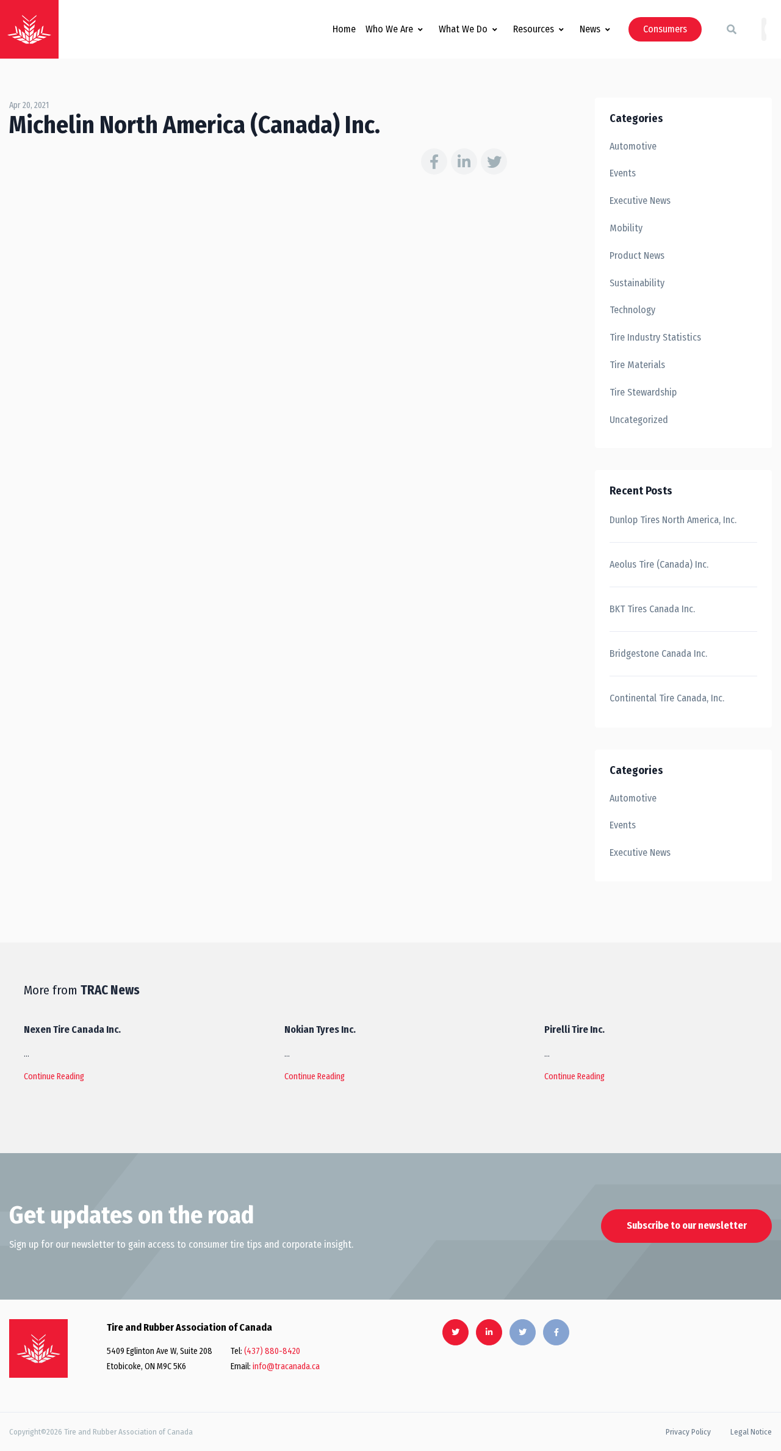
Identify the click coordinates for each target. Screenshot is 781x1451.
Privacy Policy (688, 1431)
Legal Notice (751, 1431)
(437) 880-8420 (272, 1351)
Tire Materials (637, 365)
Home (344, 29)
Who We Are (389, 29)
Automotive (633, 146)
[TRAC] (29, 29)
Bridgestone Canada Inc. (658, 653)
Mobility (626, 228)
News (590, 29)
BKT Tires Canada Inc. (652, 609)
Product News (637, 255)
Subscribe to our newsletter (687, 1225)
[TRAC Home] (38, 1348)
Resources (533, 29)
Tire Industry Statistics (655, 337)
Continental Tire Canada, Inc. (667, 698)
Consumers (665, 29)
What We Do (463, 29)
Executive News (640, 200)
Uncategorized (639, 419)
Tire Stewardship (643, 392)
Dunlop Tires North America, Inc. (673, 520)
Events (623, 173)
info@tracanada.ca (286, 1366)
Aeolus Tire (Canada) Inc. (659, 564)
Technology (632, 310)
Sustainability (637, 283)
